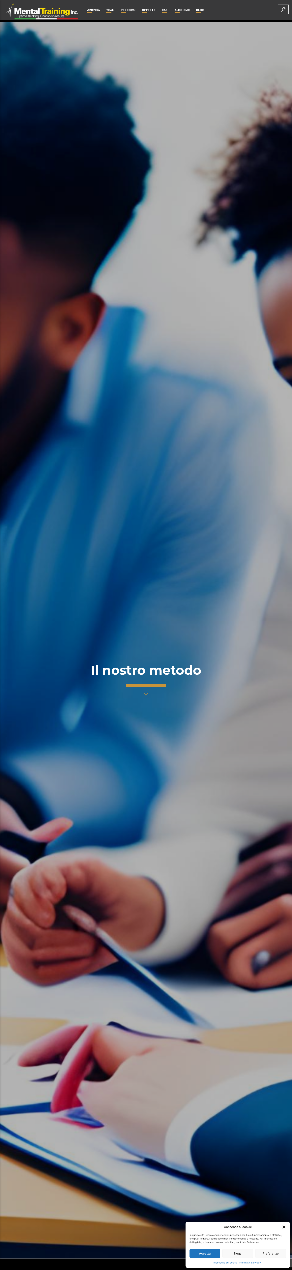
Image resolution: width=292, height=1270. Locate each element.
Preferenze (271, 1253)
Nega (238, 1253)
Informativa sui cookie (225, 1262)
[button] (284, 1227)
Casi (165, 9)
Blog (200, 9)
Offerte (148, 9)
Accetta (205, 1253)
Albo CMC (182, 9)
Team (110, 9)
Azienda (93, 9)
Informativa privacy (250, 1262)
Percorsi (128, 9)
